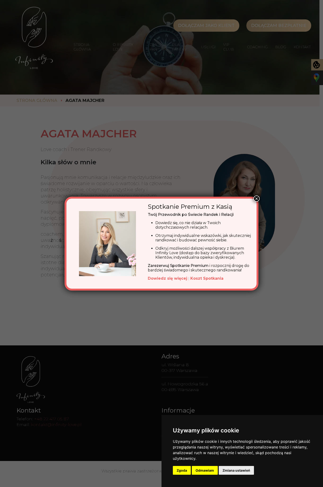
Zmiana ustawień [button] (236, 470)
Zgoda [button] (182, 470)
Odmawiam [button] (205, 470)
